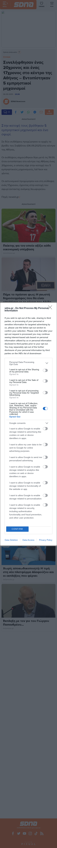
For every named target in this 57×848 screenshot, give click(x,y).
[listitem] (28, 363)
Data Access (28, 540)
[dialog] (28, 424)
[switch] (45, 370)
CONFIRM (17, 529)
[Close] (51, 308)
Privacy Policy (45, 540)
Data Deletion (11, 540)
